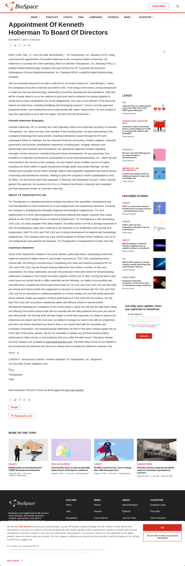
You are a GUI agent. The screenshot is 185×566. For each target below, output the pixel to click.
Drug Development (60, 464)
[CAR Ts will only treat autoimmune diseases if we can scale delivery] (159, 227)
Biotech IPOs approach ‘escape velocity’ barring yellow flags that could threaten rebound (136, 264)
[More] (39, 17)
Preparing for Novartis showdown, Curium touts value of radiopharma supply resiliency (136, 283)
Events (68, 17)
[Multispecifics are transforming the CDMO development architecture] (28, 450)
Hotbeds (113, 17)
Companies (95, 17)
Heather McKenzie (129, 114)
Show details (13, 561)
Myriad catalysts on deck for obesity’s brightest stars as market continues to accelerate (135, 245)
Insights (13, 464)
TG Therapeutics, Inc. (22, 416)
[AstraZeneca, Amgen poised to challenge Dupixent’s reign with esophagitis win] (159, 173)
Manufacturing (144, 464)
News (34, 17)
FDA (124, 103)
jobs (57, 390)
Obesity (126, 240)
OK (162, 527)
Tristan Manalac (128, 137)
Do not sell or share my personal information (162, 536)
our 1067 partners (24, 526)
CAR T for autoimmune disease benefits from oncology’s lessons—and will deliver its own (136, 208)
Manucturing (128, 277)
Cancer (97, 464)
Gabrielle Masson (128, 270)
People (14, 407)
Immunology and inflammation (130, 169)
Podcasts (52, 17)
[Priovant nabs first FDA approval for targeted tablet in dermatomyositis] (159, 155)
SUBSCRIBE (158, 6)
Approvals (127, 150)
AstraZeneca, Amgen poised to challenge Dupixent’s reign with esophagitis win (136, 176)
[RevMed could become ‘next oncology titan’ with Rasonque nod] (114, 450)
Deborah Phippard (129, 214)
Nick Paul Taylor (128, 288)
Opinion (126, 203)
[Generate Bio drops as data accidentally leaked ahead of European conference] (71, 450)
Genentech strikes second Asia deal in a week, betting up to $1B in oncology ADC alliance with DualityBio (136, 129)
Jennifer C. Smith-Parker (18, 476)
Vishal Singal (127, 233)
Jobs (81, 17)
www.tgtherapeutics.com (59, 342)
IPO (123, 259)
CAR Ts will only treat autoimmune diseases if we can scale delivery (136, 227)
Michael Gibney (128, 251)
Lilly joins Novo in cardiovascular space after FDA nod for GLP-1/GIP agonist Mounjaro (136, 108)
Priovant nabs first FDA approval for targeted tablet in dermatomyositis (136, 155)
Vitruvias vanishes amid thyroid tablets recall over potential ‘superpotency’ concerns (155, 470)
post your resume (74, 390)
